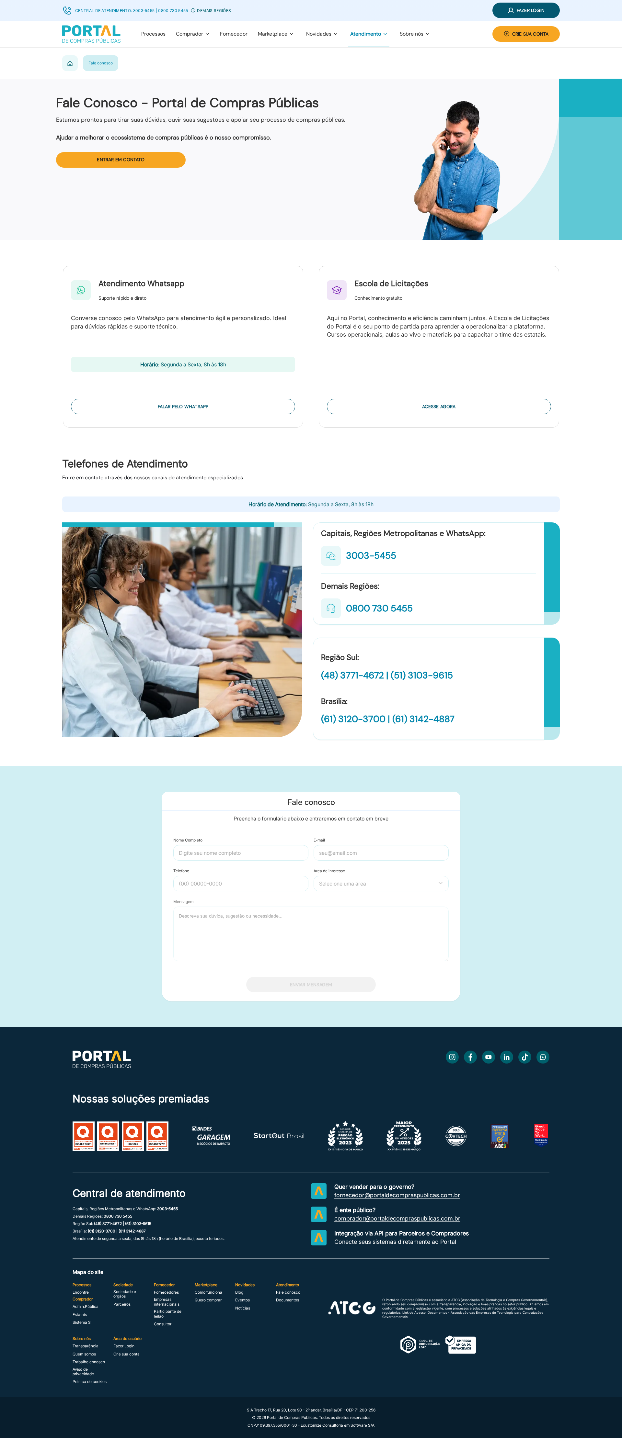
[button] (193, 10)
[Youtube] (488, 1057)
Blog (239, 1292)
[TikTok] (525, 1057)
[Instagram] (452, 1057)
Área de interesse (329, 870)
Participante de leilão (167, 1313)
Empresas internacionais (166, 1301)
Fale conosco (288, 1292)
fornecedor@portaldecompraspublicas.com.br (397, 1195)
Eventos (242, 1300)
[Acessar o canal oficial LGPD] (438, 1345)
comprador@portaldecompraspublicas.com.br (397, 1218)
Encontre (81, 1292)
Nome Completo (187, 840)
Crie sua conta (126, 1354)
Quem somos (84, 1354)
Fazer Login (123, 1346)
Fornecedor (234, 33)
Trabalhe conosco (89, 1362)
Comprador (189, 33)
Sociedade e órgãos (124, 1294)
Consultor (162, 1324)
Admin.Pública (85, 1306)
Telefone (181, 870)
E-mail (319, 840)
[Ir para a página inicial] (102, 1066)
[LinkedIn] (507, 1057)
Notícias (242, 1308)
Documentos (287, 1300)
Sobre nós (411, 33)
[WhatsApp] (543, 1057)
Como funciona (208, 1292)
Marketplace (272, 33)
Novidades (318, 33)
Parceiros (122, 1304)
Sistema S (82, 1322)
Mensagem (183, 901)
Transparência (85, 1346)
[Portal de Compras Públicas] (91, 34)
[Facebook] (470, 1057)
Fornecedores (166, 1292)
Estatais (80, 1314)
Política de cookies (90, 1381)
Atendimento (365, 33)
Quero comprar (208, 1300)
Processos (153, 33)
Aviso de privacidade (83, 1371)
